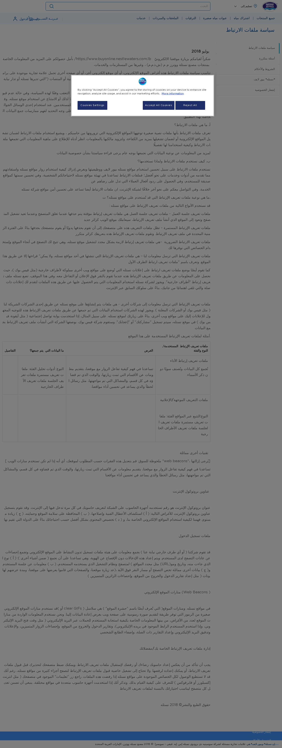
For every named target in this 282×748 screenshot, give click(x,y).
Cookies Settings (92, 105)
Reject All (190, 105)
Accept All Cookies (158, 105)
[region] (142, 95)
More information (173, 93)
